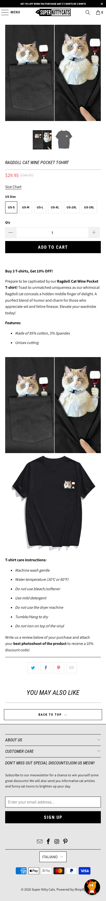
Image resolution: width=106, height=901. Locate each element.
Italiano (50, 856)
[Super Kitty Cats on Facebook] (48, 842)
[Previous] (9, 74)
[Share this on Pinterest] (58, 668)
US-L (40, 207)
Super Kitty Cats (43, 889)
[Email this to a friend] (71, 668)
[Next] (97, 74)
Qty (7, 222)
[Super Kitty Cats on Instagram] (57, 842)
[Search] (87, 12)
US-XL (55, 207)
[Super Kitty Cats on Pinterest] (65, 842)
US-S (11, 207)
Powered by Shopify (70, 889)
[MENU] (2, 12)
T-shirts (21, 271)
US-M (25, 207)
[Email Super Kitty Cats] (40, 842)
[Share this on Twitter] (33, 668)
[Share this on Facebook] (45, 668)
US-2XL (72, 207)
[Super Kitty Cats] (53, 12)
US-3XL (89, 207)
